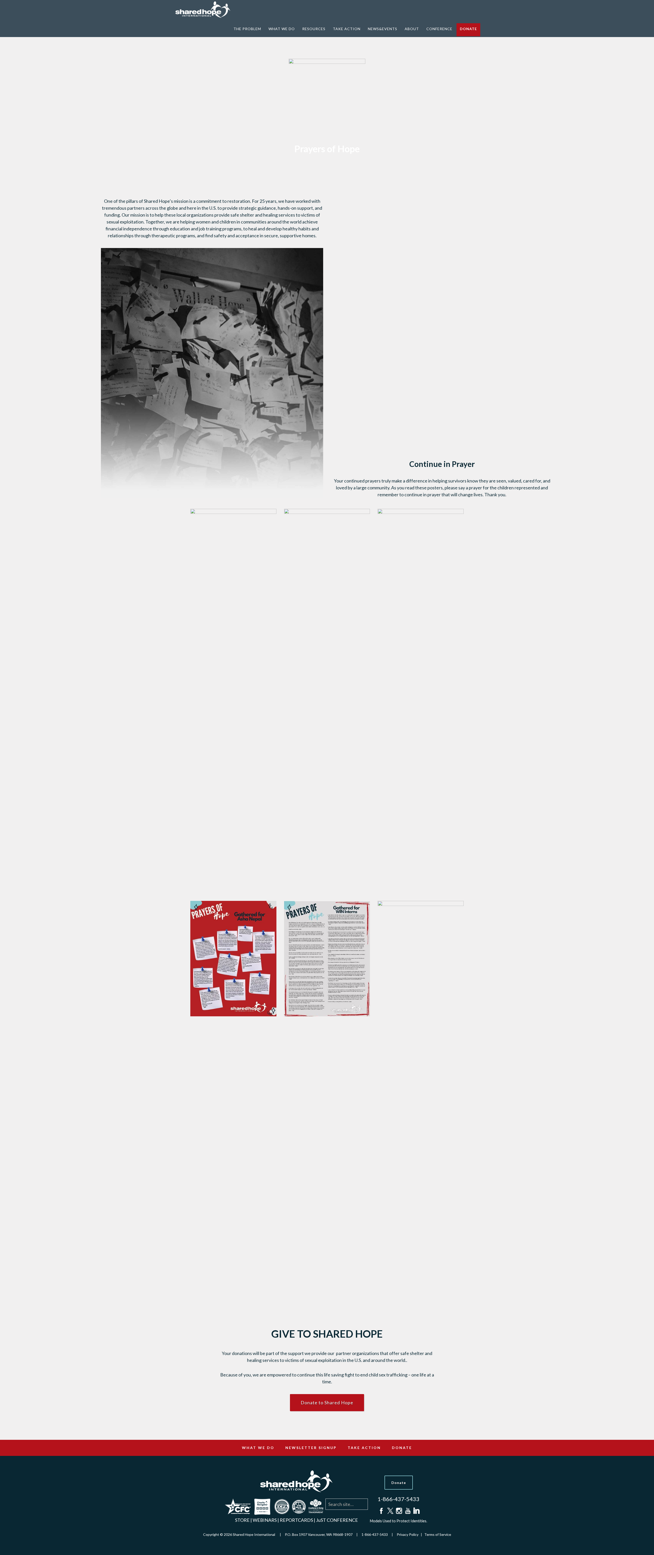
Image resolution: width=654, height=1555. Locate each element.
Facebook (381, 1511)
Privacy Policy (407, 1534)
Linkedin (416, 1511)
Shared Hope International (206, 9)
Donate (398, 1482)
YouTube (407, 1511)
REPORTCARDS (296, 1520)
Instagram (398, 1511)
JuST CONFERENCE (337, 1520)
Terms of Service (437, 1534)
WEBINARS (265, 1520)
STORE (242, 1520)
